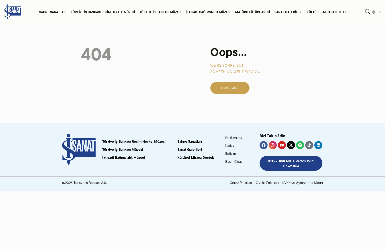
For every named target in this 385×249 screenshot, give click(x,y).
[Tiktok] (309, 145)
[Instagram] (273, 145)
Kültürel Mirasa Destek (327, 12)
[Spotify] (300, 145)
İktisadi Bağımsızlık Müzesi (208, 12)
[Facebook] (264, 145)
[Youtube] (282, 145)
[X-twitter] (291, 145)
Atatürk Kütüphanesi (252, 12)
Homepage (229, 88)
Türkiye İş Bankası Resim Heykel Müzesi (103, 12)
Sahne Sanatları (52, 12)
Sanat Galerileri (288, 12)
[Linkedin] (318, 145)
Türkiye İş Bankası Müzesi (160, 12)
